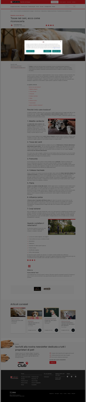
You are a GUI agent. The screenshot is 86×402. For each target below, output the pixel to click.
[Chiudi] (60, 41)
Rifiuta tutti (47, 51)
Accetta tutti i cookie (56, 51)
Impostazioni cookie (30, 51)
